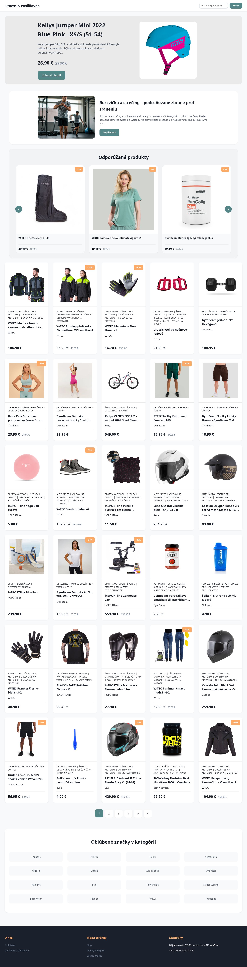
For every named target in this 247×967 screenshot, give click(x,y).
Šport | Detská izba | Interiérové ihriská (20, 585)
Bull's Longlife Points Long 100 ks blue (71, 780)
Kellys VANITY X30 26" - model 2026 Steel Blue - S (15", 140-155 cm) (122, 418)
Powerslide (153, 884)
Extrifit (94, 870)
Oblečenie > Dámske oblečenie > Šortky (74, 409)
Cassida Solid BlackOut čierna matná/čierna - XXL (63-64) (220, 687)
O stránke (10, 945)
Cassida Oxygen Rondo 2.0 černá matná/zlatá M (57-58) (220, 508)
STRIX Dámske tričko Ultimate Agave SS (116, 238)
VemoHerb (211, 856)
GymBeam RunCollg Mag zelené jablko (189, 238)
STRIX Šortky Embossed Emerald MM (170, 418)
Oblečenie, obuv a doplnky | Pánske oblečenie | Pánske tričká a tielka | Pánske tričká (74, 676)
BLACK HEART (63, 694)
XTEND (94, 856)
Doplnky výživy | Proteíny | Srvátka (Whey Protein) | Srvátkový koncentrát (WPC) (170, 769)
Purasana (211, 898)
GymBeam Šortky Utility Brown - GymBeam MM (219, 418)
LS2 (107, 787)
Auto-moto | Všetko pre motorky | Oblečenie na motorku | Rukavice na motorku (119, 316)
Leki (94, 884)
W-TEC (11, 332)
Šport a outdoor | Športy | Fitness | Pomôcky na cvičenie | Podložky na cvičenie (123, 497)
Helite (153, 856)
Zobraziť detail (51, 75)
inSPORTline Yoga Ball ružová (23, 508)
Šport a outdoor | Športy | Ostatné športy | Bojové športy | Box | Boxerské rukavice (123, 676)
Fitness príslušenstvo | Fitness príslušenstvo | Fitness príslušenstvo (220, 587)
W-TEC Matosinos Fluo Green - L (120, 328)
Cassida (206, 515)
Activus (153, 898)
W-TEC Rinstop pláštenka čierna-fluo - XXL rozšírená (74, 328)
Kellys (108, 425)
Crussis (157, 339)
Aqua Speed (152, 870)
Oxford (36, 870)
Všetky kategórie (96, 950)
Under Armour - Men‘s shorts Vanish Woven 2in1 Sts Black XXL (26, 777)
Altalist (94, 898)
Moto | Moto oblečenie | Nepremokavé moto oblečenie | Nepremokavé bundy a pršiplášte (74, 316)
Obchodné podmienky (17, 950)
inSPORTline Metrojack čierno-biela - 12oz (121, 687)
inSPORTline (14, 515)
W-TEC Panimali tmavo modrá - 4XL (169, 690)
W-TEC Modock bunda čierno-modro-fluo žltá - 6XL (24, 325)
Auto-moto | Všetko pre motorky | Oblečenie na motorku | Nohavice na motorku (168, 678)
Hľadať (236, 6)
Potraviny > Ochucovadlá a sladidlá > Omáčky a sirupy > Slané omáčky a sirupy (170, 587)
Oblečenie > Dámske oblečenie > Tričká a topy (74, 585)
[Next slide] (228, 209)
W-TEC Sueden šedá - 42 (72, 509)
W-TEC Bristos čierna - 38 (33, 238)
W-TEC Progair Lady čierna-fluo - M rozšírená (219, 780)
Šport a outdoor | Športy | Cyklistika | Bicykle (121, 409)
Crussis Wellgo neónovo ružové (170, 331)
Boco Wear (36, 898)
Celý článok (109, 132)
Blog (89, 945)
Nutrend (206, 605)
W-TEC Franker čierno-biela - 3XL (23, 690)
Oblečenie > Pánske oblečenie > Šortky (171, 409)
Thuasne (36, 856)
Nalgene (36, 884)
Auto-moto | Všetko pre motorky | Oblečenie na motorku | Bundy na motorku (25, 314)
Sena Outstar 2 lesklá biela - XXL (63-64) (169, 508)
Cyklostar (211, 870)
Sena (156, 515)
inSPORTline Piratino (22, 592)
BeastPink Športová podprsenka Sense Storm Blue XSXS (25, 418)
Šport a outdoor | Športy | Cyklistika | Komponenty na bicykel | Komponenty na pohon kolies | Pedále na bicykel (170, 318)
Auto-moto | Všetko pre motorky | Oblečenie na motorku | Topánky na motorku (70, 499)
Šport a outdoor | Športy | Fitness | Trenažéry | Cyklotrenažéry (121, 587)
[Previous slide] (18, 209)
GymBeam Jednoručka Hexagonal (217, 322)
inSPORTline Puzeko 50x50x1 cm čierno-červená (119, 508)
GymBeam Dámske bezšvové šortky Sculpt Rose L (72, 418)
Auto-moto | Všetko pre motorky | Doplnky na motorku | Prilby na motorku (171, 497)
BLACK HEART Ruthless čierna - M (72, 687)
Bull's (59, 787)
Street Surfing (211, 884)
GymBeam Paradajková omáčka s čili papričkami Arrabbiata (171, 598)
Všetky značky (94, 955)
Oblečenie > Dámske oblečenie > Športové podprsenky (26, 409)
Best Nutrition (161, 787)
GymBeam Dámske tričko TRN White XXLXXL (74, 594)
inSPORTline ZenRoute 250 (121, 598)
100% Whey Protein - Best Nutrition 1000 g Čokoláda (172, 780)
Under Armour (16, 784)
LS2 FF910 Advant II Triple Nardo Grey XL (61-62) (123, 780)
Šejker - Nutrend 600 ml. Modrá (219, 598)
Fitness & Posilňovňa (22, 5)
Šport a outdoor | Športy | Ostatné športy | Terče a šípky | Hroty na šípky (74, 769)
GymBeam (207, 329)
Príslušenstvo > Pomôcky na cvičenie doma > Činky (218, 313)
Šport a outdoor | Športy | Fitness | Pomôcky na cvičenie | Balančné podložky (26, 497)
